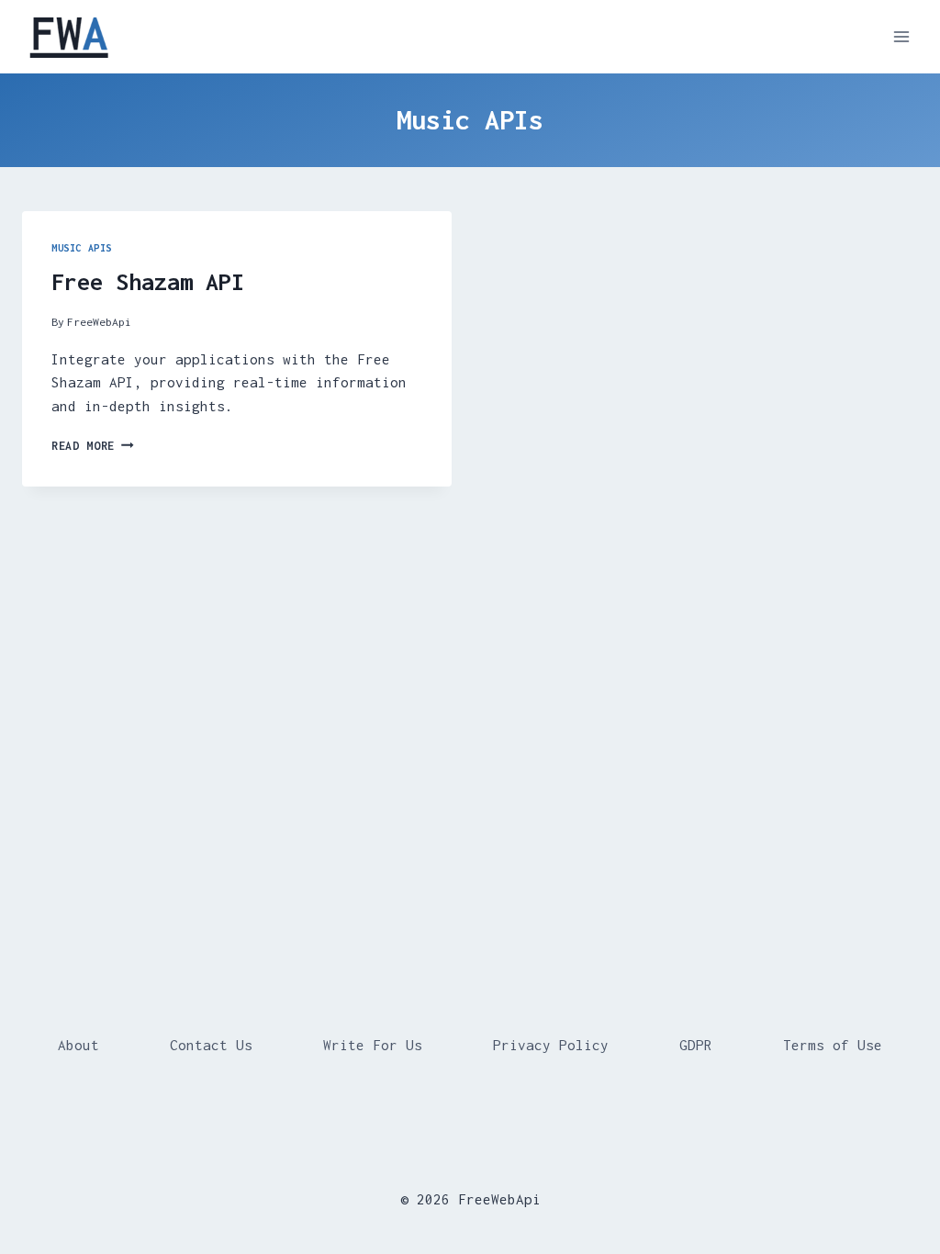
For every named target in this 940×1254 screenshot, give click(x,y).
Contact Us (211, 1044)
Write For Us (372, 1044)
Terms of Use (832, 1044)
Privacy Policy (551, 1044)
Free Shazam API (147, 281)
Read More (92, 446)
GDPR (695, 1044)
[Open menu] (901, 36)
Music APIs (81, 247)
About (78, 1044)
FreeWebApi (99, 322)
